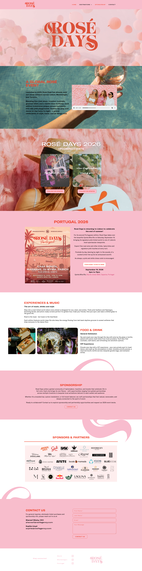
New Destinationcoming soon (87, 170)
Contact (112, 4)
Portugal (60, 563)
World (59, 556)
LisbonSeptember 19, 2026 (55, 170)
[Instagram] (72, 556)
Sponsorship (100, 4)
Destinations (84, 4)
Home (74, 4)
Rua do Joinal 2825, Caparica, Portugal (100, 274)
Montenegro (62, 559)
